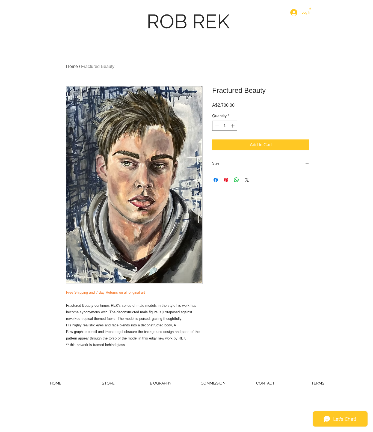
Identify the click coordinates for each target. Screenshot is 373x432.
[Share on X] (247, 180)
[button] (310, 8)
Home (72, 66)
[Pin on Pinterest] (226, 180)
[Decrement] (216, 125)
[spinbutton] (225, 125)
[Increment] (233, 125)
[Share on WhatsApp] (236, 180)
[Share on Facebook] (215, 180)
